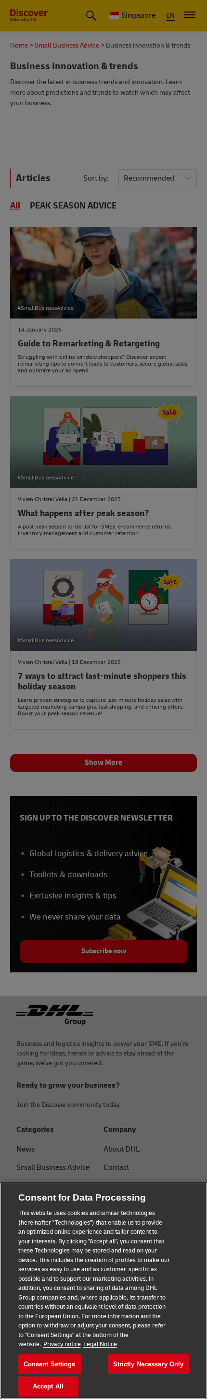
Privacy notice (62, 1344)
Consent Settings (50, 1364)
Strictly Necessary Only (148, 1364)
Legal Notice (100, 1344)
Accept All (48, 1386)
